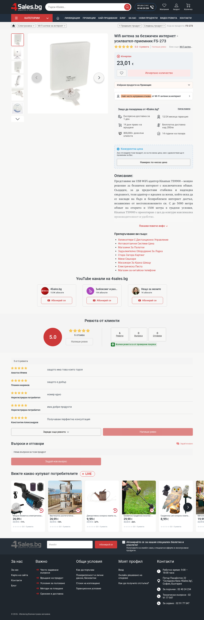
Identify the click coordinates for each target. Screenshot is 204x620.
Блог (123, 18)
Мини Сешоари (127, 258)
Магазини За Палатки (131, 247)
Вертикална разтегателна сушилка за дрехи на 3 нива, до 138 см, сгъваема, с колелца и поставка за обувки (64, 516)
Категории (32, 18)
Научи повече (184, 109)
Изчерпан (126, 56)
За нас (132, 18)
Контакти (186, 18)
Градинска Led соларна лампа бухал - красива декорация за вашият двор (174, 516)
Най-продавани (107, 18)
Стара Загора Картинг (131, 255)
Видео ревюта (168, 18)
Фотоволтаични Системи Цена (136, 243)
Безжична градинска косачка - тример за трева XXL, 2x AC (137, 516)
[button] (17, 36)
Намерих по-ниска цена (153, 162)
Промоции (89, 18)
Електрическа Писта (130, 266)
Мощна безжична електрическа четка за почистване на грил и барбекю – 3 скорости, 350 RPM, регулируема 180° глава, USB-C (27, 516)
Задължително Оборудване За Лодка (140, 251)
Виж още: (174, 47)
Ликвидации (72, 18)
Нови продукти (148, 18)
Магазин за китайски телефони (137, 270)
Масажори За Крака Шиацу (134, 262)
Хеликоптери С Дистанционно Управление (143, 239)
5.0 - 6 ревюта (142, 47)
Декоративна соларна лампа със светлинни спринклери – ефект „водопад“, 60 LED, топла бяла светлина (102, 516)
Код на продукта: (176, 26)
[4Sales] (26, 7)
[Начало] (58, 18)
